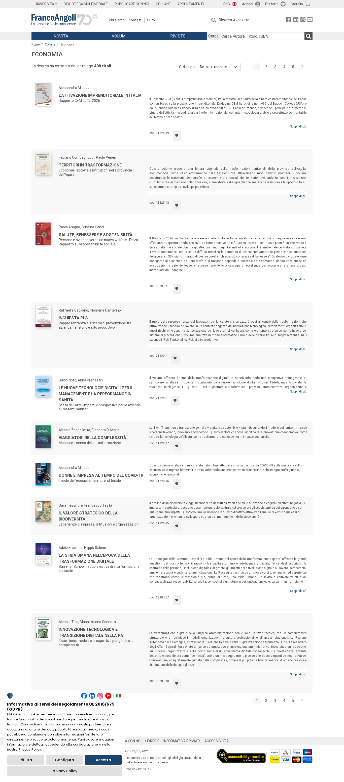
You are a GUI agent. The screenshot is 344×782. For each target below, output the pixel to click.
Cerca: (213, 36)
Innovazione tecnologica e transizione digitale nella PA (91, 632)
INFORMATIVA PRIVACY (181, 741)
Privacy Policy (64, 770)
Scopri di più (298, 126)
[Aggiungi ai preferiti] (177, 136)
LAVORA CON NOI (127, 741)
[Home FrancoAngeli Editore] (64, 20)
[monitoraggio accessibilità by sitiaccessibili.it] (242, 752)
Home (35, 44)
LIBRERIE (152, 741)
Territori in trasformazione (90, 165)
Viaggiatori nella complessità (92, 437)
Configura (64, 759)
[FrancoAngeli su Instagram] (302, 20)
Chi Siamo (117, 20)
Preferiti (272, 4)
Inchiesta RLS (73, 318)
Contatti (135, 20)
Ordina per (187, 67)
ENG (226, 4)
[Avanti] (302, 67)
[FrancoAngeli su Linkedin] (295, 20)
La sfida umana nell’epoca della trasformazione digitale (94, 558)
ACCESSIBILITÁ (216, 741)
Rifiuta (26, 759)
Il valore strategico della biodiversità (88, 516)
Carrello (297, 4)
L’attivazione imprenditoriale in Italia (100, 95)
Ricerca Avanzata (234, 20)
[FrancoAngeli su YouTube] (310, 20)
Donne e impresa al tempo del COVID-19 (101, 475)
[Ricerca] (308, 36)
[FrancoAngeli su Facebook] (288, 20)
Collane (50, 44)
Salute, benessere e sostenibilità (95, 234)
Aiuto (151, 20)
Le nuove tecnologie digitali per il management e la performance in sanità (96, 393)
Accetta (103, 759)
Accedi (247, 4)
